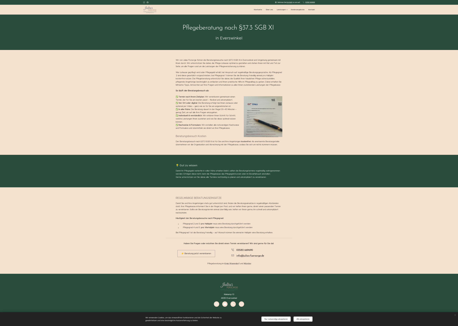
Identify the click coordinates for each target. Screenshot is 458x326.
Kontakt (289, 2)
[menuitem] (258, 10)
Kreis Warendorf (231, 263)
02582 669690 (310, 2)
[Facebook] (147, 2)
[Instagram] (144, 2)
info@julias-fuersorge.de (250, 255)
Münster (247, 263)
